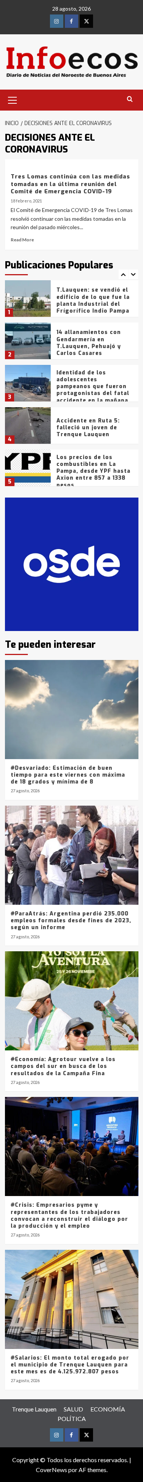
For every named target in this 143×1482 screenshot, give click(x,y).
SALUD (73, 1409)
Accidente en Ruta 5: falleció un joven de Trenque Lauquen (88, 427)
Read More (22, 239)
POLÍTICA (72, 1418)
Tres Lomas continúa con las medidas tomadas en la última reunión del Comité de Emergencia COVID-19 (70, 184)
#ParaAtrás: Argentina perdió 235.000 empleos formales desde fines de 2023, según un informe (71, 920)
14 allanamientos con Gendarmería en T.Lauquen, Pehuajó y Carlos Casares (88, 343)
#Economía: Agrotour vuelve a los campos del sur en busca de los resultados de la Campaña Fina (63, 1066)
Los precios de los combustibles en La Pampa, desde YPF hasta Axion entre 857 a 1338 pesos (93, 471)
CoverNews (51, 1469)
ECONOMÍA (107, 1409)
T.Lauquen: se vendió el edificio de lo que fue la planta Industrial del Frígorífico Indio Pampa (93, 300)
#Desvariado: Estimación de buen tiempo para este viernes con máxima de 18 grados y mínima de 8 (68, 774)
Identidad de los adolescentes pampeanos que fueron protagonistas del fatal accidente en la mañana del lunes (92, 390)
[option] (71, 301)
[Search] (130, 99)
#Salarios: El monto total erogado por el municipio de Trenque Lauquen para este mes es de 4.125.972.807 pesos (70, 1364)
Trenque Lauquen (34, 1409)
